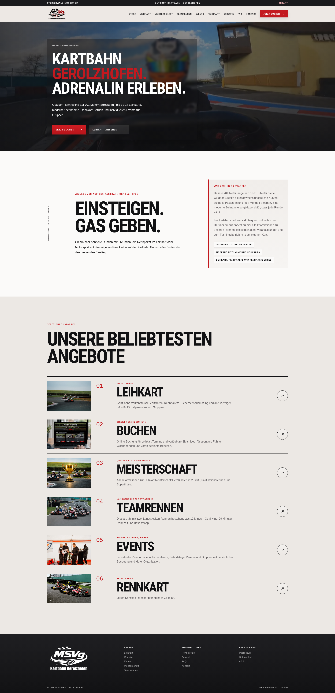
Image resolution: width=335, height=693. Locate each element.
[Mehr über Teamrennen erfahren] (69, 511)
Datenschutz (246, 657)
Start (132, 14)
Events (200, 14)
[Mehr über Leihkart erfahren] (69, 396)
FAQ (240, 14)
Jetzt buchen (274, 14)
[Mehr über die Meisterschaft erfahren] (69, 473)
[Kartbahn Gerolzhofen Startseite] (72, 14)
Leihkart (145, 14)
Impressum (245, 652)
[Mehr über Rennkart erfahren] (69, 588)
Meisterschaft (164, 14)
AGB (241, 661)
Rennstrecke (189, 652)
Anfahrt (186, 657)
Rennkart (214, 14)
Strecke (229, 14)
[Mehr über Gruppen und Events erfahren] (69, 550)
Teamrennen (184, 14)
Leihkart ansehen (109, 130)
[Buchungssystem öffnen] (69, 434)
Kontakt (282, 3)
